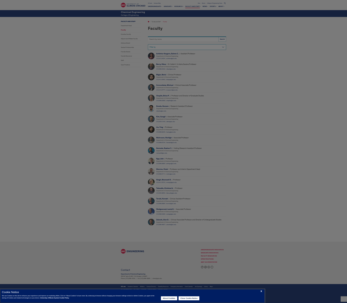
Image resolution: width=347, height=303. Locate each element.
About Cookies (169, 298)
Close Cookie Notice (189, 298)
